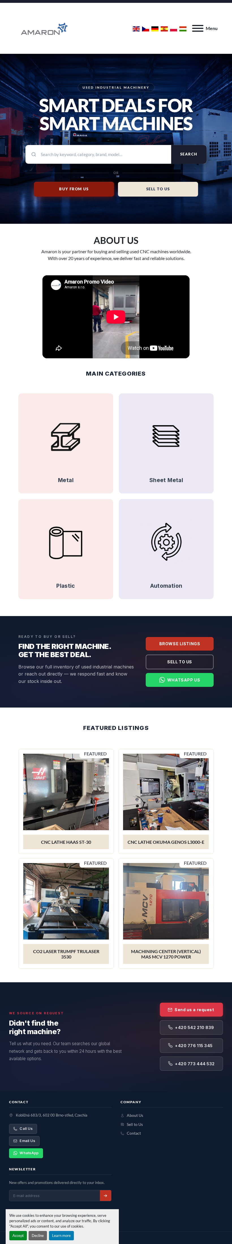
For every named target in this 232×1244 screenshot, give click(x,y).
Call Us (26, 1128)
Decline (38, 1235)
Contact (134, 1133)
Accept (18, 1235)
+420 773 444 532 (195, 1063)
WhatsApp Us (183, 680)
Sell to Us (179, 661)
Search (188, 154)
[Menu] (197, 28)
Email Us (27, 1141)
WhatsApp (29, 1153)
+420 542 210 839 (194, 1027)
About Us (135, 1115)
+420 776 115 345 (194, 1045)
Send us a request (194, 1009)
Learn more (61, 1235)
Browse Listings (179, 643)
